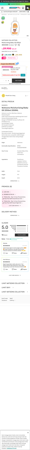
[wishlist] (15, 45)
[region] (15, 440)
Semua (3, 239)
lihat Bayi (6, 287)
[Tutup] (28, 432)
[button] (27, 7)
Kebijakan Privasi (11, 448)
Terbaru (8, 239)
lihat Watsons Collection (13, 283)
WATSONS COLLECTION (9, 40)
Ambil (23, 75)
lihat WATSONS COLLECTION (13, 292)
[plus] (8, 81)
